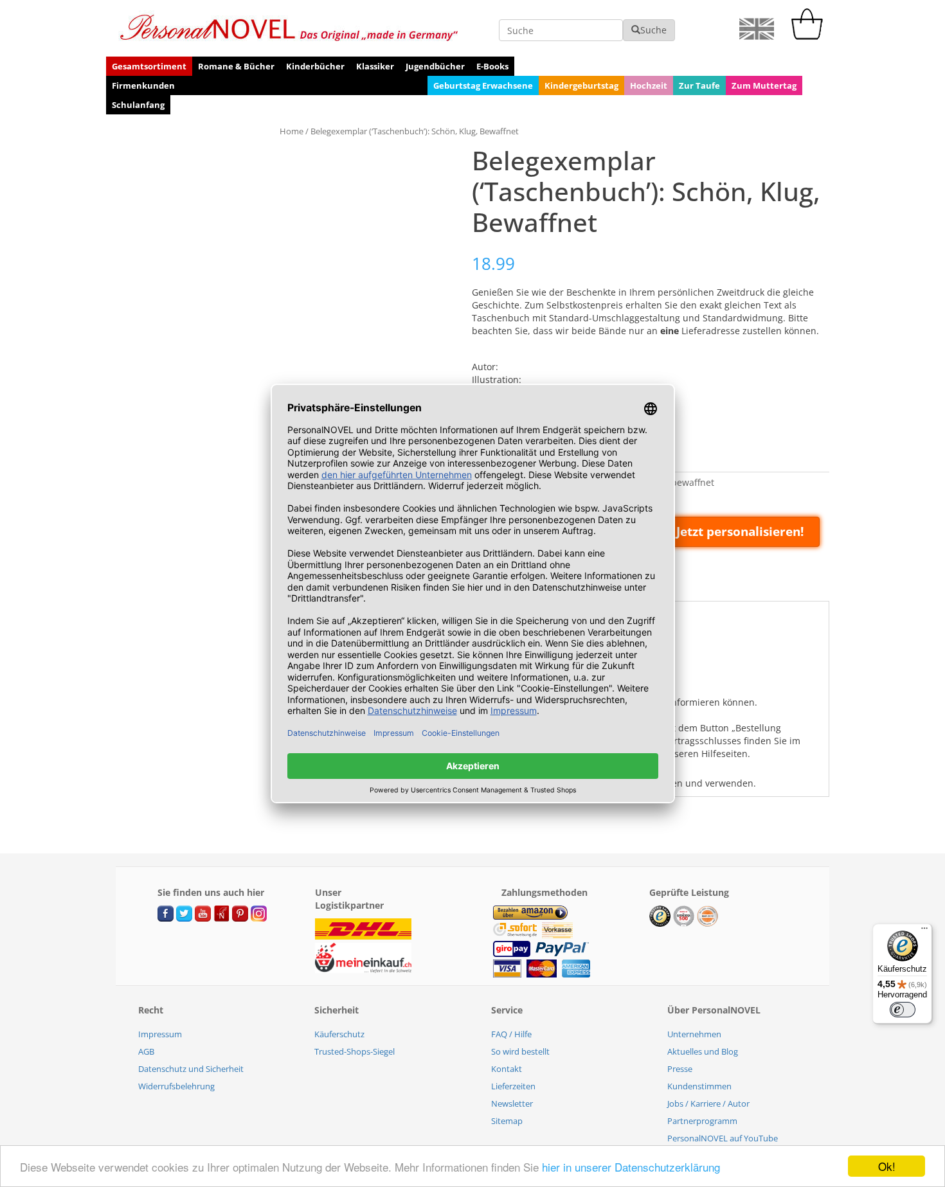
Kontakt (506, 1069)
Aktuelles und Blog (702, 1051)
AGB (146, 1051)
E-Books (492, 66)
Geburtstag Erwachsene (483, 85)
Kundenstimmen (699, 1086)
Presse (679, 1069)
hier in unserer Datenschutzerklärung (631, 1167)
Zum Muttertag (764, 85)
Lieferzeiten (513, 1086)
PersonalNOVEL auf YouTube (722, 1138)
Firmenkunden (143, 85)
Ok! (887, 1166)
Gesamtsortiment (149, 66)
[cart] (810, 36)
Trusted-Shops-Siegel (354, 1051)
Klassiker (375, 66)
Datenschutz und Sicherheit (191, 1069)
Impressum (160, 1034)
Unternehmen (694, 1034)
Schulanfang (138, 105)
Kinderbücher (315, 66)
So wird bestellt (520, 1051)
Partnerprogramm (702, 1121)
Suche (653, 30)
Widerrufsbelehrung (176, 1086)
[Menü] (924, 931)
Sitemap (507, 1121)
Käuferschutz (339, 1034)
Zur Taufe (699, 85)
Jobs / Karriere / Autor (708, 1103)
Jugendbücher (435, 66)
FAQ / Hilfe (511, 1034)
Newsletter (512, 1103)
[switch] (902, 1009)
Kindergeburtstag (581, 85)
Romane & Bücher (236, 66)
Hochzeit (648, 85)
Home (291, 131)
